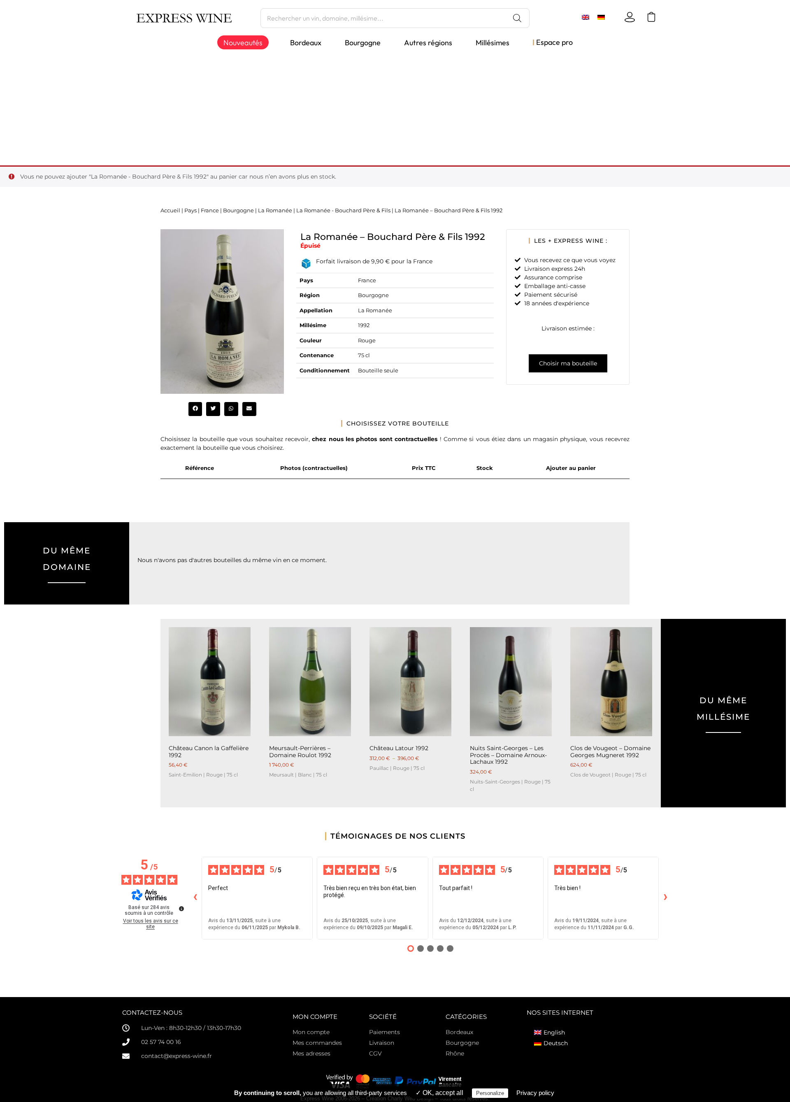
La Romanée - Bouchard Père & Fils (343, 210)
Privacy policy (535, 1092)
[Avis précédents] (195, 898)
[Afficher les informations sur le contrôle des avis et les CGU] (181, 908)
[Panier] (652, 17)
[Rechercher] (517, 18)
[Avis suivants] (665, 898)
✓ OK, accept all (439, 1092)
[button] (195, 409)
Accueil (170, 210)
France (210, 210)
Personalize (490, 1093)
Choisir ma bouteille (568, 363)
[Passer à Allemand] (601, 17)
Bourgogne (238, 210)
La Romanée (275, 210)
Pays (190, 210)
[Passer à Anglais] (585, 17)
